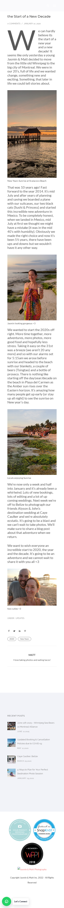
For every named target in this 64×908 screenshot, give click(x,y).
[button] (15, 901)
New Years (24, 639)
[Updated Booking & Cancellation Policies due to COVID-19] (11, 743)
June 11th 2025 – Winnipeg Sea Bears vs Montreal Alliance (35, 725)
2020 (12, 639)
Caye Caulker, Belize (27, 756)
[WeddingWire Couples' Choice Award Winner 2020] (32, 869)
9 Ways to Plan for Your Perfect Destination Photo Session (32, 771)
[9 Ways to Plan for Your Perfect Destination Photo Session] (11, 773)
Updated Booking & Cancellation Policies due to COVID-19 (33, 741)
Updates (19, 618)
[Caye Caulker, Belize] (11, 759)
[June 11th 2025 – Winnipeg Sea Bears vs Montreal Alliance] (11, 726)
